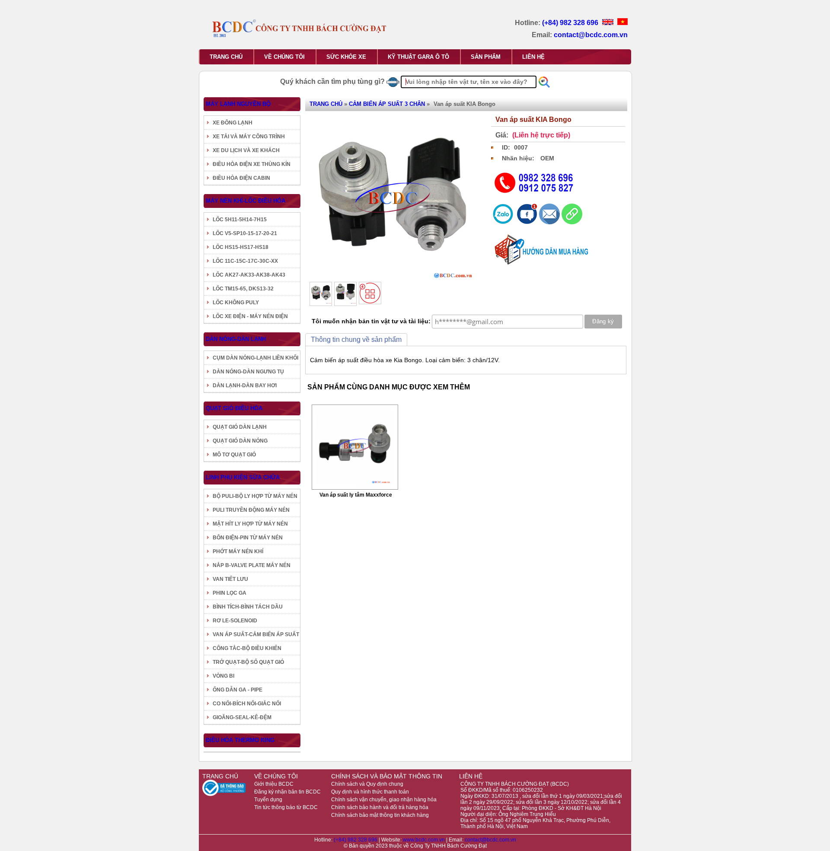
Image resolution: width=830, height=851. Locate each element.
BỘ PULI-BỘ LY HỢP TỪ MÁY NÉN (255, 496)
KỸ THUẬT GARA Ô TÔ (418, 57)
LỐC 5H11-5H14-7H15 (240, 220)
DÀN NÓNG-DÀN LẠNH (236, 339)
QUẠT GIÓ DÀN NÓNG (240, 441)
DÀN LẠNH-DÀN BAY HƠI (245, 385)
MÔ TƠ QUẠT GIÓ (234, 455)
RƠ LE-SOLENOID (235, 621)
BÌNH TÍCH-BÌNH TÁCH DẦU (248, 607)
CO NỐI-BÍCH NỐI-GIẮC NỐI (247, 704)
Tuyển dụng (268, 800)
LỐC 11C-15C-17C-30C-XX (245, 261)
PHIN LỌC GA (229, 593)
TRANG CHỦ (226, 57)
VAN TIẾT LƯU (230, 579)
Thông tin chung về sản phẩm (356, 339)
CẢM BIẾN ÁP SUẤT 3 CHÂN (387, 104)
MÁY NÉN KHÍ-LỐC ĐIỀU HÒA (245, 201)
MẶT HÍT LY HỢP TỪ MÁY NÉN (250, 524)
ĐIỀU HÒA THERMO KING (240, 740)
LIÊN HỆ (533, 57)
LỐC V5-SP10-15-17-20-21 (245, 233)
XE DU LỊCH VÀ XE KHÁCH (246, 150)
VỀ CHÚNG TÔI (284, 57)
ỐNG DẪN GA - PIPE (237, 690)
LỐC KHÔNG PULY (236, 303)
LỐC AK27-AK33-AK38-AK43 (249, 275)
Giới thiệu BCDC (274, 784)
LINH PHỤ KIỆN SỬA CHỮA (243, 477)
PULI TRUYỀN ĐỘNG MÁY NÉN (251, 510)
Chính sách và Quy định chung (367, 784)
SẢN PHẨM (486, 57)
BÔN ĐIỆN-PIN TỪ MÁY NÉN (248, 538)
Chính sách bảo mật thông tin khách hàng (380, 815)
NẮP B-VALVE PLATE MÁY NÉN (251, 565)
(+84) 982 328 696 (571, 22)
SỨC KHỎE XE (346, 57)
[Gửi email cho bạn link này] (550, 222)
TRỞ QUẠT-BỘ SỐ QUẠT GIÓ (248, 662)
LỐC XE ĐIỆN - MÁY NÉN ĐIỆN (250, 316)
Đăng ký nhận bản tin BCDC (287, 792)
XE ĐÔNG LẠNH (232, 123)
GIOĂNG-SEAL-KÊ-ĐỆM (242, 717)
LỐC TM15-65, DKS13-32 (243, 289)
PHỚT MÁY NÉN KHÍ (238, 551)
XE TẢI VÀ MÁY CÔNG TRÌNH (249, 137)
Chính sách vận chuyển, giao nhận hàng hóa (384, 800)
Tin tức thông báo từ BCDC (286, 807)
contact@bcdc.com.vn (591, 34)
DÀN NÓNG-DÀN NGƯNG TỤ (248, 372)
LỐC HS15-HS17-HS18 (240, 247)
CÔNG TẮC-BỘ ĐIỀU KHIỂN (247, 648)
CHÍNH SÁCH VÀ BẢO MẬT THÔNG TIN (386, 776)
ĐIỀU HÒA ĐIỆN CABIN (241, 178)
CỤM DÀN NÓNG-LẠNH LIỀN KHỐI (255, 358)
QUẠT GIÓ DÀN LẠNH (240, 427)
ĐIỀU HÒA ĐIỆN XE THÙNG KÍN (251, 164)
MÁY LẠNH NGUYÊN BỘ (238, 104)
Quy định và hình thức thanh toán (370, 792)
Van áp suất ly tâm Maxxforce (355, 495)
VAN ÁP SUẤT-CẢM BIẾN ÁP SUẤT (256, 634)
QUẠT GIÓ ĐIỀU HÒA (234, 408)
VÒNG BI (223, 676)
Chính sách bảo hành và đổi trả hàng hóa (379, 807)
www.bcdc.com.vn (424, 840)
